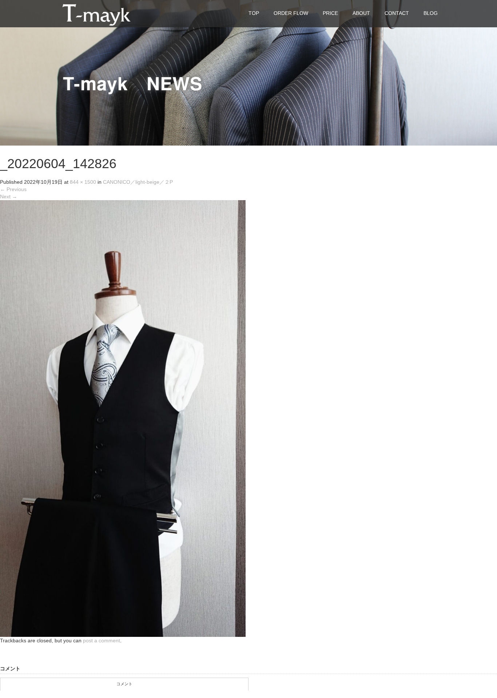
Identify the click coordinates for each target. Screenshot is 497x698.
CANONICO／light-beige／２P (138, 182)
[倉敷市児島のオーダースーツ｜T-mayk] (96, 13)
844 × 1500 (83, 182)
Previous (13, 189)
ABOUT (361, 13)
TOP (254, 13)
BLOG (431, 13)
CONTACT (397, 13)
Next (8, 196)
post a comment (101, 640)
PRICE (330, 13)
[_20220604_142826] (123, 418)
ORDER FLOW (291, 13)
